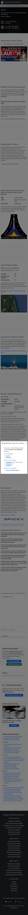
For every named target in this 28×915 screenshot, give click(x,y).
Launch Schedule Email (12, 470)
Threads (8, 465)
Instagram (9, 464)
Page (13, 462)
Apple (7, 456)
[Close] (26, 443)
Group (20, 462)
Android (8, 457)
